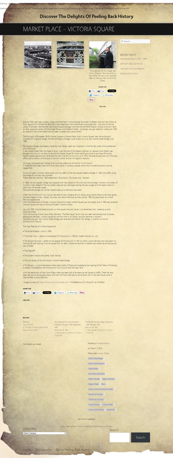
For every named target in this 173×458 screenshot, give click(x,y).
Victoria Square (94, 405)
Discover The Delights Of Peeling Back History (86, 16)
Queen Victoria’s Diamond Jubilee (101, 389)
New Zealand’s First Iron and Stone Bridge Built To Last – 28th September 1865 (67, 325)
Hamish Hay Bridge (95, 358)
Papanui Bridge (94, 379)
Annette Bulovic (103, 343)
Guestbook (88, 426)
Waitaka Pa (110, 410)
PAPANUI (26, 322)
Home (27, 450)
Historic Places (103, 353)
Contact (109, 426)
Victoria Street (108, 405)
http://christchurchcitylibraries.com (54, 282)
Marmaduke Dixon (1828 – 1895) (133, 59)
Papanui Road (93, 384)
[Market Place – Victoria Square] (38, 68)
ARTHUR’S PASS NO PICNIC (131, 64)
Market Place (93, 369)
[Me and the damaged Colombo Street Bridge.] (102, 68)
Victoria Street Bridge (96, 410)
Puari (103, 384)
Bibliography (99, 426)
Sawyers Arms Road (95, 394)
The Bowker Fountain (96, 399)
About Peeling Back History (72, 426)
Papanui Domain (108, 379)
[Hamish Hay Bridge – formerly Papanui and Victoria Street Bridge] (70, 68)
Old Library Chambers (96, 374)
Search (114, 430)
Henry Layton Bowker (96, 364)
